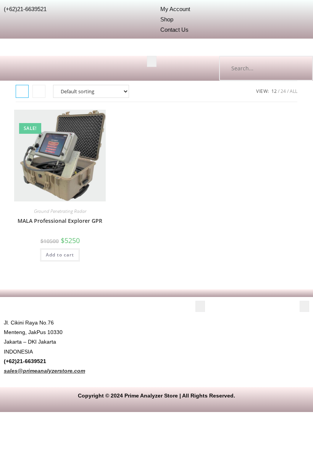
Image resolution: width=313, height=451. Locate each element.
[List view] (38, 91)
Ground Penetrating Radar (60, 211)
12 (274, 91)
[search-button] (299, 68)
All (293, 91)
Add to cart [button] (60, 254)
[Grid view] (22, 91)
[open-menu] (151, 61)
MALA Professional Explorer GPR (60, 220)
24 (283, 91)
